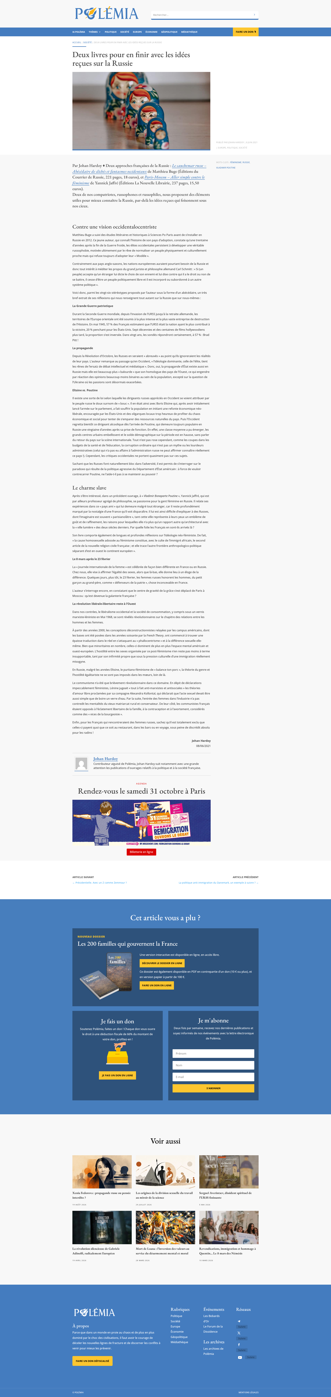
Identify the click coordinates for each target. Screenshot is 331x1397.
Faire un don (244, 31)
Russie (246, 162)
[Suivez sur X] (239, 1333)
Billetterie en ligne (141, 852)
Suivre (241, 1326)
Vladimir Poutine (225, 167)
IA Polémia (78, 32)
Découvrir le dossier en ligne (162, 963)
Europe (137, 32)
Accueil (76, 42)
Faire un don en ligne (157, 985)
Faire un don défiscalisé (92, 1361)
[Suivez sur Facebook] (239, 1344)
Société (124, 32)
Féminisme (236, 162)
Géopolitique (169, 32)
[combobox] (205, 15)
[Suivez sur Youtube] (240, 1357)
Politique (111, 32)
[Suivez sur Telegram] (239, 1321)
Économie (151, 32)
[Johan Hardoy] (81, 769)
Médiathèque (189, 32)
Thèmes (93, 32)
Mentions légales (249, 1392)
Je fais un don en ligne (117, 1075)
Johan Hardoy (236, 142)
